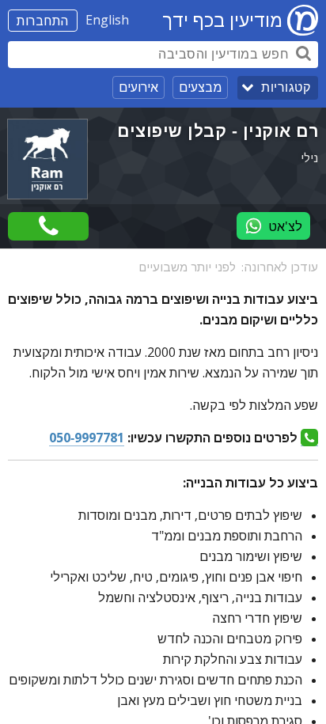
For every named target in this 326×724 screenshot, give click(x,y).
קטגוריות (285, 87)
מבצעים (200, 87)
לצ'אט (285, 226)
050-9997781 (86, 437)
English (107, 20)
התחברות (43, 20)
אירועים (138, 87)
